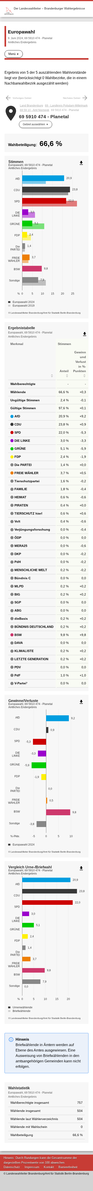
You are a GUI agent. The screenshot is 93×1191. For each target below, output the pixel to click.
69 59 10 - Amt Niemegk (34, 110)
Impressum (32, 1167)
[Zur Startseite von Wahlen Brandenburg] (9, 8)
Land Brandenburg (31, 105)
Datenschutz (12, 1167)
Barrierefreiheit (67, 1167)
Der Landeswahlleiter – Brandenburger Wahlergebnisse (49, 8)
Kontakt (49, 1167)
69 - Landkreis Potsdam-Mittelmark (66, 105)
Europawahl (21, 31)
